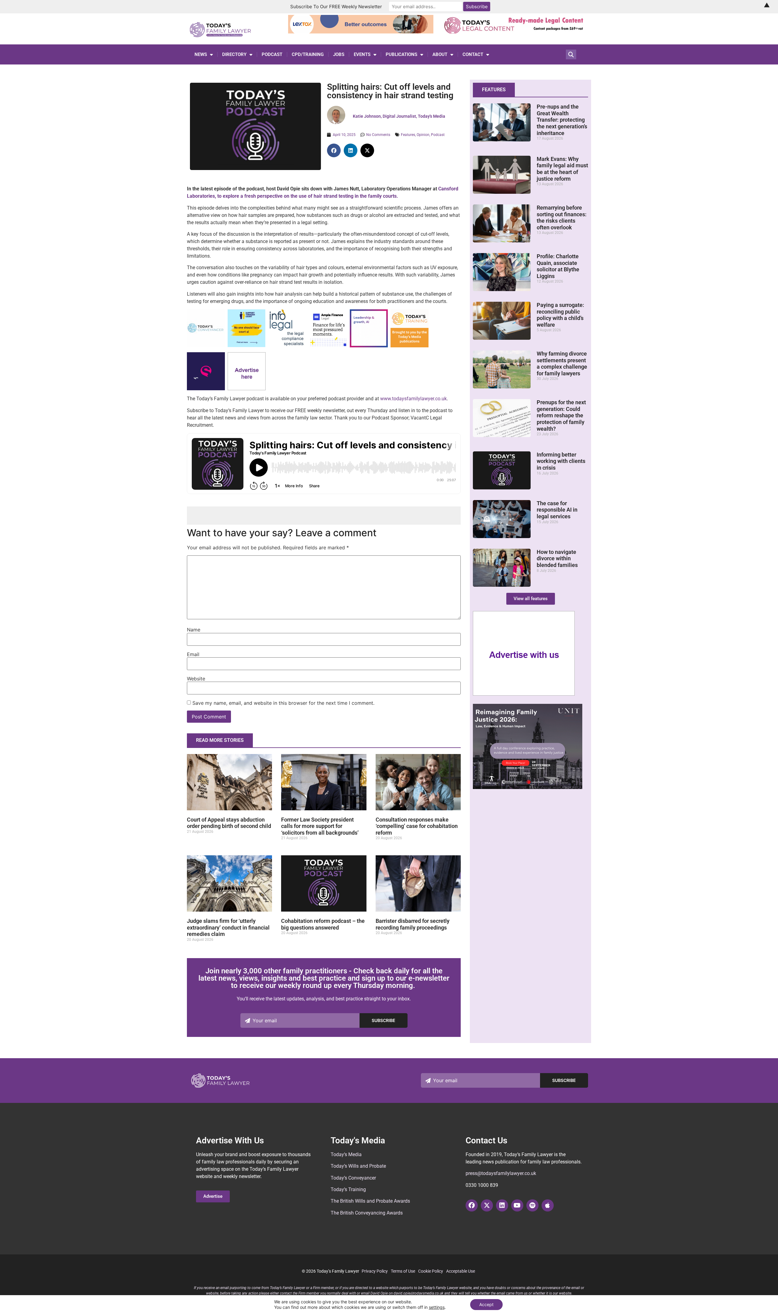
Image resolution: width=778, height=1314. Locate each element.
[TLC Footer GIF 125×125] (369, 346)
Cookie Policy (430, 1271)
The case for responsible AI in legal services (557, 510)
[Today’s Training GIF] (410, 346)
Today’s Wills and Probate (358, 1166)
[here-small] (247, 388)
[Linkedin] (502, 1205)
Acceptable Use (460, 1271)
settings (437, 1307)
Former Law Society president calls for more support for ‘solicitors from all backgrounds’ (320, 826)
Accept (486, 1304)
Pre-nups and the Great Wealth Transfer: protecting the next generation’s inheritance (562, 119)
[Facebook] (472, 1205)
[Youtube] (517, 1205)
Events (362, 54)
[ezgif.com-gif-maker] (246, 345)
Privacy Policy (375, 1271)
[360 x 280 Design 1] (527, 787)
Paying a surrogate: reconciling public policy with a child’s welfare (560, 315)
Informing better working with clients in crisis (561, 461)
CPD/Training (308, 54)
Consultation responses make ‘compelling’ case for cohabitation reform (417, 826)
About (439, 54)
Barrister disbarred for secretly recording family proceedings (412, 924)
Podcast (272, 54)
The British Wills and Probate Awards (370, 1201)
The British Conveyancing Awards (367, 1213)
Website (196, 678)
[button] (334, 150)
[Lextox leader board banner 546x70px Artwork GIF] (361, 32)
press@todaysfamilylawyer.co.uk (501, 1173)
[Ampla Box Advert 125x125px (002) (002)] (328, 346)
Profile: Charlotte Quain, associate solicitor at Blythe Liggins (558, 266)
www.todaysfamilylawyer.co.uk (413, 398)
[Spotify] (532, 1205)
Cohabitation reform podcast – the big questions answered (323, 924)
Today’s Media (346, 1154)
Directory (234, 54)
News (200, 54)
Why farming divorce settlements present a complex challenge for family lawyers (562, 363)
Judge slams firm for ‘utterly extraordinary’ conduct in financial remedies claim (228, 927)
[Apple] (548, 1205)
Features (408, 135)
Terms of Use (403, 1271)
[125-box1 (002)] (287, 346)
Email (193, 654)
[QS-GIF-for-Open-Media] (206, 388)
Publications (401, 54)
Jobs (338, 54)
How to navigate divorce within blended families (557, 558)
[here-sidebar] (524, 694)
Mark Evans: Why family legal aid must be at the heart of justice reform (562, 169)
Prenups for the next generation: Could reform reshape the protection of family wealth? (561, 415)
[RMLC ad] (515, 32)
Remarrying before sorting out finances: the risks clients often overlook (562, 217)
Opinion (423, 135)
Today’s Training (348, 1189)
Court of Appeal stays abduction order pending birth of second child (229, 822)
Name (193, 629)
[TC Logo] (206, 346)
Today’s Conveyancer (353, 1178)
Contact (473, 54)
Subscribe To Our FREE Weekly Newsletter (336, 6)
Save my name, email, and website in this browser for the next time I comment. (283, 702)
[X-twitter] (487, 1205)
